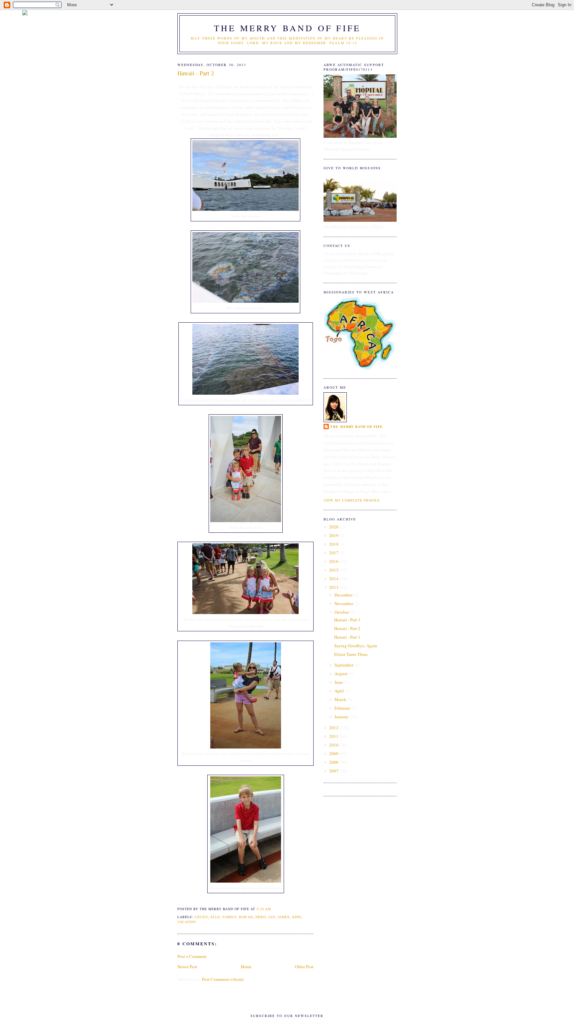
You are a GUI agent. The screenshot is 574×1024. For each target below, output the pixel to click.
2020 (333, 527)
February (342, 708)
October (342, 612)
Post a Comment (192, 956)
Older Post (304, 967)
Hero (260, 916)
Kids (296, 916)
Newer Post (187, 967)
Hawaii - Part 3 (347, 620)
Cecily (201, 916)
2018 (333, 544)
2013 (333, 587)
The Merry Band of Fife (287, 28)
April (339, 691)
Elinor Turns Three (351, 654)
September (344, 665)
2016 (333, 561)
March (340, 699)
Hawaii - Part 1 (347, 637)
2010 (333, 745)
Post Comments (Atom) (222, 979)
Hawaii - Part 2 (195, 73)
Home (246, 967)
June (339, 682)
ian (271, 916)
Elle (215, 916)
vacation (186, 921)
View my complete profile (352, 500)
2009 (333, 753)
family (229, 916)
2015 (333, 570)
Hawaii (245, 916)
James (284, 916)
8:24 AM (264, 908)
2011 (333, 736)
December (343, 595)
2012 (333, 728)
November (344, 603)
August (341, 673)
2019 (333, 535)
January (341, 717)
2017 (333, 553)
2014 (333, 579)
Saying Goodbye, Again (355, 646)
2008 (333, 762)
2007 (333, 771)
